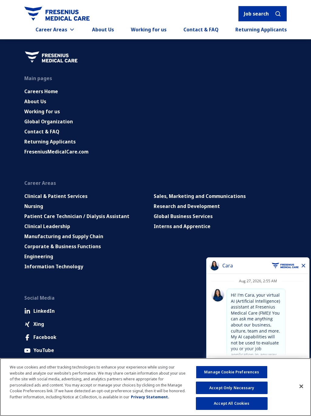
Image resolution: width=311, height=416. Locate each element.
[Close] (301, 386)
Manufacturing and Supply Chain (63, 236)
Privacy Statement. (150, 397)
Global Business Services (183, 216)
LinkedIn (44, 311)
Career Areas (51, 29)
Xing (38, 324)
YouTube (43, 350)
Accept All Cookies (231, 403)
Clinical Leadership (47, 226)
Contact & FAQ (200, 29)
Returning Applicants (261, 29)
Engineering (38, 256)
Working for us (148, 29)
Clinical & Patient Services (55, 196)
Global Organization (48, 121)
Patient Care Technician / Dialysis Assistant (76, 216)
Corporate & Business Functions (62, 246)
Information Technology (53, 266)
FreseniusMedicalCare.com (56, 151)
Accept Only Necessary (231, 387)
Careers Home (41, 91)
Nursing (33, 206)
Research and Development (187, 206)
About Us (103, 29)
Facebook (44, 337)
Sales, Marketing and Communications (200, 196)
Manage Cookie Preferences (231, 372)
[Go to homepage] (57, 14)
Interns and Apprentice (182, 226)
